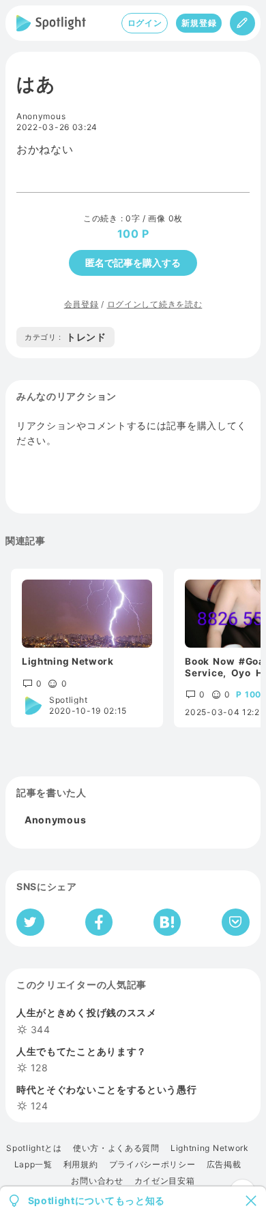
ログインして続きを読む (155, 304)
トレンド (65, 337)
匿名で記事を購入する (133, 262)
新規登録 (198, 23)
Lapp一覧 (33, 1165)
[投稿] (242, 23)
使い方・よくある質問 (116, 1148)
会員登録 (81, 304)
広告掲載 (224, 1165)
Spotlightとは (34, 1148)
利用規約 (80, 1165)
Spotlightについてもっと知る (97, 1200)
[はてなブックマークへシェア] (167, 922)
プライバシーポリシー (152, 1165)
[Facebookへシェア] (99, 922)
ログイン (145, 23)
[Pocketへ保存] (236, 922)
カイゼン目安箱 (164, 1181)
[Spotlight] (51, 23)
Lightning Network (210, 1148)
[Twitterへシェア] (30, 922)
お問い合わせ (97, 1181)
